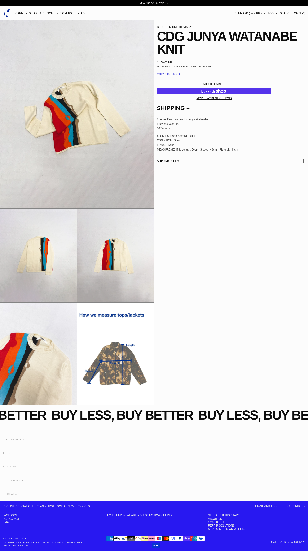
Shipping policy (75, 542)
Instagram (11, 519)
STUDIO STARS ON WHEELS (226, 528)
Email (7, 522)
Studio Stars (19, 539)
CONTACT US (216, 522)
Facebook (10, 515)
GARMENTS (23, 13)
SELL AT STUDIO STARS (224, 515)
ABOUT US (215, 518)
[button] (285, 13)
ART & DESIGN (43, 13)
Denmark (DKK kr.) (248, 13)
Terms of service (53, 542)
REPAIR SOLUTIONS (221, 525)
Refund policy (12, 542)
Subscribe (294, 506)
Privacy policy (32, 542)
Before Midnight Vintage (176, 27)
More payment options (214, 98)
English (275, 542)
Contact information (15, 545)
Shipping (178, 66)
